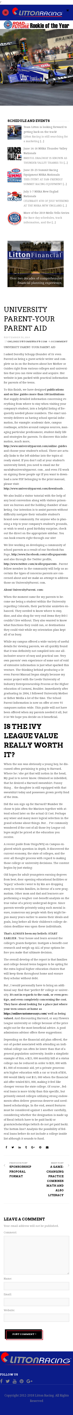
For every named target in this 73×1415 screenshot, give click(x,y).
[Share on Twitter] (13, 1147)
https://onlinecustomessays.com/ (25, 1013)
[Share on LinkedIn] (20, 1147)
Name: (8, 1278)
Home (8, 70)
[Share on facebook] (7, 1147)
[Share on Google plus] (33, 1147)
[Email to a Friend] (47, 1147)
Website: (9, 1310)
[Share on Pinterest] (40, 1147)
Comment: (10, 1232)
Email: (8, 1294)
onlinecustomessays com (32, 70)
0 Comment (59, 341)
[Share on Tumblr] (26, 1147)
